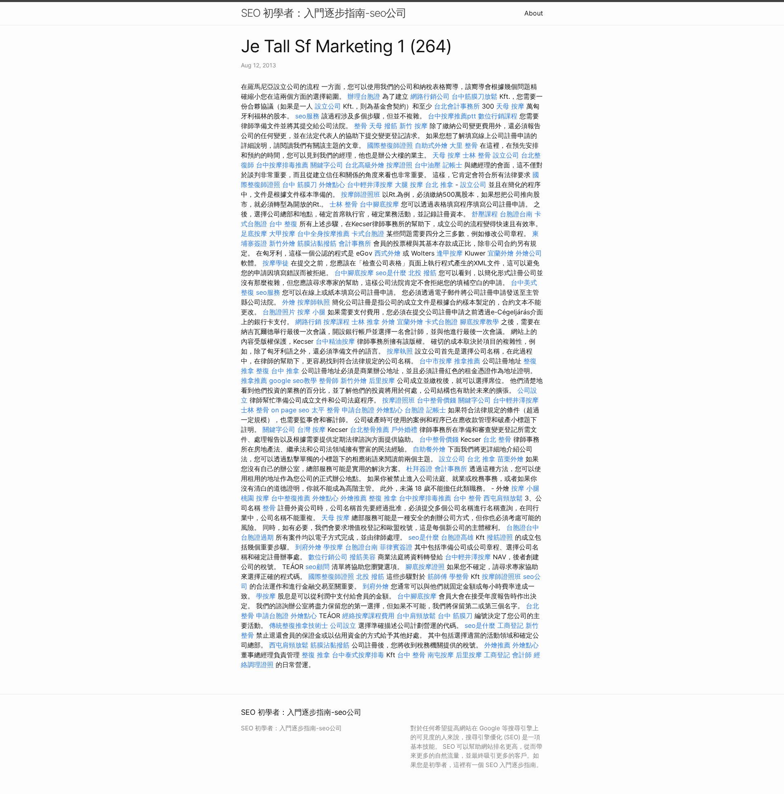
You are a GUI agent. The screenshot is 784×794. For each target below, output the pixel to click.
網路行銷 (308, 322)
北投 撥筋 (422, 273)
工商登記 (510, 625)
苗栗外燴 (510, 459)
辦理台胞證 (363, 96)
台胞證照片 (279, 312)
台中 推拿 (285, 371)
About (533, 13)
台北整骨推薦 (369, 429)
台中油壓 (427, 165)
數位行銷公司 (327, 557)
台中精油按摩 (335, 341)
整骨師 (329, 380)
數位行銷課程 (497, 116)
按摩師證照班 (360, 194)
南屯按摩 (441, 655)
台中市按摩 (435, 361)
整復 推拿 (383, 498)
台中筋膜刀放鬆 (474, 96)
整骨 (360, 126)
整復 (530, 361)
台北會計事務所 (457, 106)
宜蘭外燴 (501, 253)
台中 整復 (283, 224)
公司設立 (343, 625)
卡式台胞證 (368, 233)
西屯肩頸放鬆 (503, 498)
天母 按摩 (510, 106)
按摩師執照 (313, 302)
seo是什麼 (391, 273)
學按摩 (333, 547)
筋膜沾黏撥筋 (316, 243)
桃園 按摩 (255, 498)
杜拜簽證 (419, 469)
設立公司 (328, 106)
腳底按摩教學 (479, 322)
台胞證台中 (522, 527)
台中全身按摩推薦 (323, 233)
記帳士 (452, 165)
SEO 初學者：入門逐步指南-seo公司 (323, 13)
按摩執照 (400, 351)
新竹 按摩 (413, 126)
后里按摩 (382, 380)
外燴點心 (332, 184)
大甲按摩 (282, 233)
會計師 (522, 655)
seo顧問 (317, 567)
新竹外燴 (282, 243)
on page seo (290, 410)
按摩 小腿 (311, 312)
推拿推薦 (467, 361)
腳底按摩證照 (425, 567)
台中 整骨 (467, 498)
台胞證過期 (257, 537)
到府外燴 (308, 547)
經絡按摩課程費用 (368, 616)
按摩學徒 (276, 263)
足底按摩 (254, 233)
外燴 (288, 302)
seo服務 (307, 116)
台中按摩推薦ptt (452, 116)
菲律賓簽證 (396, 547)
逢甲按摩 (450, 253)
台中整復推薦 (290, 498)
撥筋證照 (500, 537)
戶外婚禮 (404, 429)
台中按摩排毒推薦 (282, 165)
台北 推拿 (439, 184)
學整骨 (459, 576)
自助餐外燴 (429, 449)
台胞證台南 (516, 214)
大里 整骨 (464, 145)
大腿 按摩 (409, 184)
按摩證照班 (398, 400)
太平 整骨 (326, 410)
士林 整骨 (477, 155)
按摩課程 (336, 322)
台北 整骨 (497, 439)
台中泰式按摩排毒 (358, 655)
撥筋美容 (363, 557)
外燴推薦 (354, 498)
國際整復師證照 (390, 145)
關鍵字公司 (326, 165)
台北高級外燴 (364, 165)
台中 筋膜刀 (299, 184)
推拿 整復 (255, 371)
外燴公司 (529, 253)
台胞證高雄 (457, 537)
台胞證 (414, 410)
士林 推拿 (366, 322)
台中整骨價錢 (436, 400)
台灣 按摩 (311, 429)
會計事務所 (355, 243)
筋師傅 (437, 576)
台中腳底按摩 (379, 204)
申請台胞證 (358, 410)
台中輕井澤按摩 (370, 184)
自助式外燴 (431, 145)
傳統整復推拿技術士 (298, 625)
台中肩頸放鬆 (416, 616)
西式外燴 (387, 253)
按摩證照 (399, 165)
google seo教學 (293, 380)
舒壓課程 (485, 214)
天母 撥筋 (383, 126)
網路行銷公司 (430, 96)
